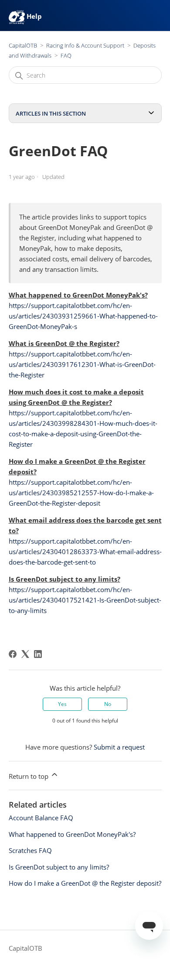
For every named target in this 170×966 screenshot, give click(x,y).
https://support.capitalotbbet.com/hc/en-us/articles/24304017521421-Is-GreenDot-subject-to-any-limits (85, 600)
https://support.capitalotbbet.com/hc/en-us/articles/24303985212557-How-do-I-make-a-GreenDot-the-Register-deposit (81, 492)
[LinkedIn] (38, 654)
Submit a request (119, 747)
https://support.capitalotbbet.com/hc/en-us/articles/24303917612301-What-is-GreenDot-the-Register (82, 364)
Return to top (29, 776)
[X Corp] (25, 654)
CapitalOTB (23, 45)
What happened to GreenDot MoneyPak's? (72, 834)
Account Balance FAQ (41, 817)
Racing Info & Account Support (85, 45)
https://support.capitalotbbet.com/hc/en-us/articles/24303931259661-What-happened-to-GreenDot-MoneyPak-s (83, 316)
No (107, 704)
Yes (62, 704)
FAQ (66, 55)
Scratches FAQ (30, 850)
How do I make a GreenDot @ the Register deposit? (85, 883)
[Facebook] (13, 654)
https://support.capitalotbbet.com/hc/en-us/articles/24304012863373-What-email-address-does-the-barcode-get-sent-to (85, 551)
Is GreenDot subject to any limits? (59, 867)
